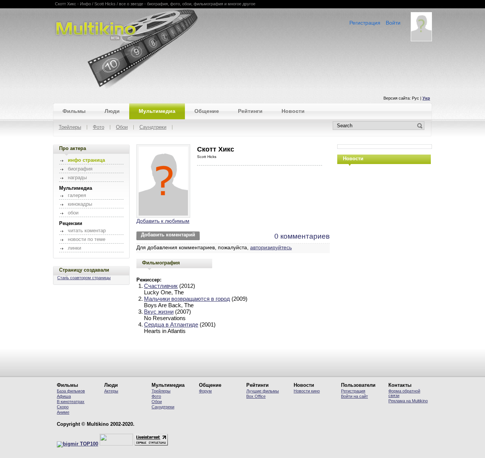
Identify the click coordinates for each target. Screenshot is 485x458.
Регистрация (364, 23)
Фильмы (74, 111)
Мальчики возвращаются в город (187, 298)
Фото (98, 127)
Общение (206, 111)
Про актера (72, 148)
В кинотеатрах (70, 401)
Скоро (63, 407)
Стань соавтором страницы (84, 277)
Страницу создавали (84, 270)
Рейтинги (250, 111)
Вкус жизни (159, 311)
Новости (293, 111)
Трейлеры (70, 127)
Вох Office (256, 396)
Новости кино (307, 391)
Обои (122, 127)
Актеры (111, 391)
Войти (393, 23)
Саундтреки (152, 127)
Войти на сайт (354, 396)
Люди (112, 111)
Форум (205, 391)
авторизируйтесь (271, 247)
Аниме (63, 412)
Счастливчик (161, 286)
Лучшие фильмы (262, 391)
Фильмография (161, 263)
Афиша (64, 396)
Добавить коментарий (168, 235)
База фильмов (71, 391)
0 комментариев (302, 236)
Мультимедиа (157, 111)
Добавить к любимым (162, 221)
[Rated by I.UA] (116, 444)
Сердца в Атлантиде (171, 324)
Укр (426, 98)
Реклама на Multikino (408, 401)
